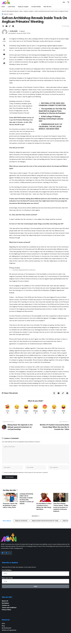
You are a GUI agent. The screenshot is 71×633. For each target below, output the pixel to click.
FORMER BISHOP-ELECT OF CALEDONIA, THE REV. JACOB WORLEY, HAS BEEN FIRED (50, 126)
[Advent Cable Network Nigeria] (6, 2)
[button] (60, 2)
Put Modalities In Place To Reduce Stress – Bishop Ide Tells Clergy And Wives (43, 506)
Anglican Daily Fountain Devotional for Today (45, 520)
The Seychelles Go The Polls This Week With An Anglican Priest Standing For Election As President (52, 111)
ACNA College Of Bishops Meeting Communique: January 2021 (51, 118)
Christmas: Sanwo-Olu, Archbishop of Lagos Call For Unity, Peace (10, 505)
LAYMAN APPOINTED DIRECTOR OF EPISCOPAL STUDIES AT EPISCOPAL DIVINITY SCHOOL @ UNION (26, 498)
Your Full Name (6, 570)
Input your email (7, 578)
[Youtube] (2, 553)
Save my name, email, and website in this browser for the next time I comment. (26, 472)
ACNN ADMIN (13, 31)
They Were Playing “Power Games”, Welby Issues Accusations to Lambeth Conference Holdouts (60, 507)
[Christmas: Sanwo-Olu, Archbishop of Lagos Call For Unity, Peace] (10, 497)
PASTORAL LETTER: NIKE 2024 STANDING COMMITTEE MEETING (52, 104)
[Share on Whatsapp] (4, 50)
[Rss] (10, 553)
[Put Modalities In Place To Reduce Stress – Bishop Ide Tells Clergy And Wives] (43, 497)
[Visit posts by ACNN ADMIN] (4, 32)
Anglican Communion (21, 520)
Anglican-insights (8, 14)
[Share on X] (3, 26)
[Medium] (6, 553)
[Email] (6, 26)
